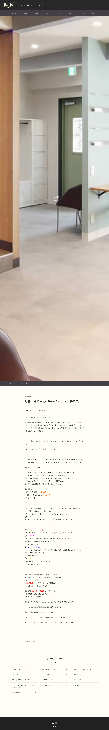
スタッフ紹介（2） (47, 674)
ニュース (27, 410)
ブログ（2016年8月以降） (39, 410)
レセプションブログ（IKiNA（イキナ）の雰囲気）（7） (22, 686)
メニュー (70, 13)
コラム (36, 13)
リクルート (94, 13)
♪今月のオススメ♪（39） (49, 669)
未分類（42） (77, 685)
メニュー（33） (77, 680)
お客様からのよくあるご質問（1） (83, 669)
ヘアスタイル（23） (48, 680)
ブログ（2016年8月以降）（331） (21, 680)
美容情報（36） (16, 692)
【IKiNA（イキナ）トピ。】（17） (21, 669)
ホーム (14, 13)
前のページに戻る (30, 641)
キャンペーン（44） (17, 674)
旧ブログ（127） (47, 685)
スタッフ (81, 13)
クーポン (58, 13)
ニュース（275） (78, 674)
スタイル (46, 13)
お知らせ (24, 13)
